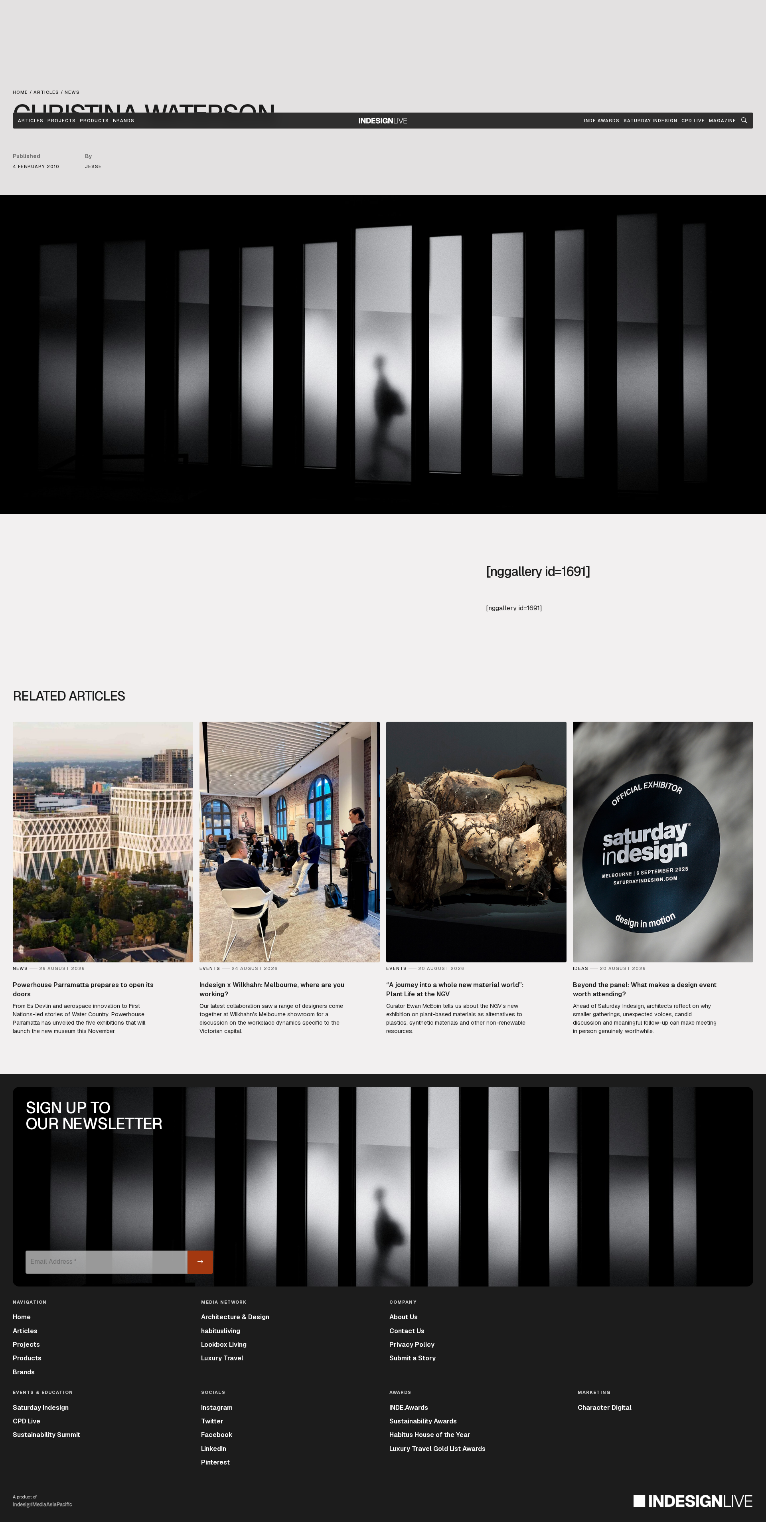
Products (94, 120)
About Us (403, 1317)
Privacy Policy (411, 1344)
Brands (123, 120)
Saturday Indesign (41, 1407)
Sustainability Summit (46, 1435)
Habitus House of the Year (429, 1435)
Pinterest (215, 1462)
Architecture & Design (235, 1317)
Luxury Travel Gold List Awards (437, 1449)
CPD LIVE (693, 120)
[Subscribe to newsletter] (200, 1262)
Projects (61, 120)
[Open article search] (744, 120)
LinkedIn (213, 1449)
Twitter (212, 1421)
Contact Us (406, 1331)
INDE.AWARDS (602, 120)
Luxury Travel (222, 1358)
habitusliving (220, 1331)
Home (22, 1317)
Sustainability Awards (423, 1421)
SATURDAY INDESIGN (650, 120)
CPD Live (26, 1421)
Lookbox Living (224, 1344)
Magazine (722, 120)
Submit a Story (412, 1358)
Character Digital (605, 1407)
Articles (30, 120)
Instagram (217, 1407)
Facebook (217, 1435)
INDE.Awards (408, 1407)
